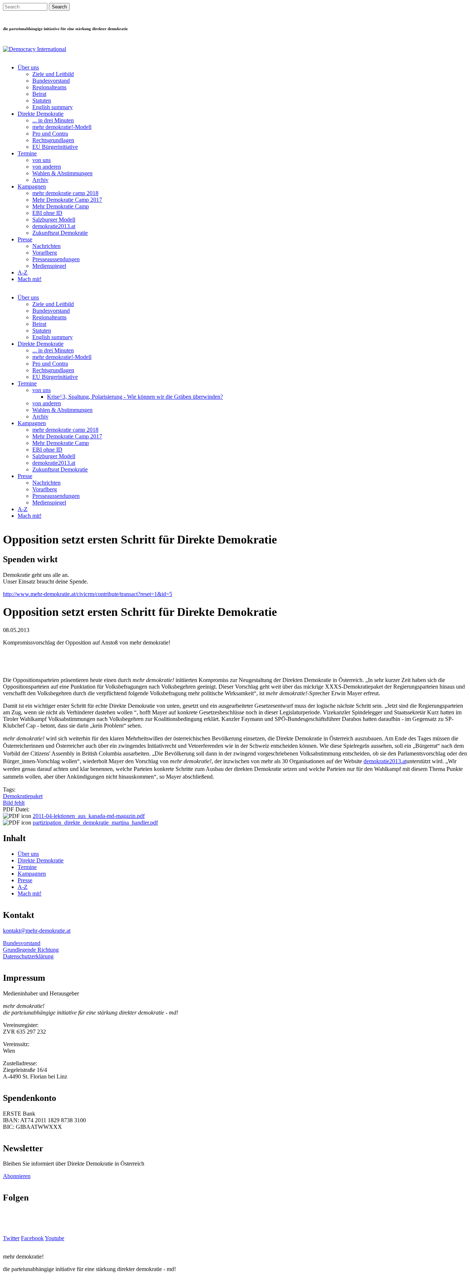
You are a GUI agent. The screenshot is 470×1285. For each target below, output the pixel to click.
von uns (41, 160)
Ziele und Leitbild (53, 74)
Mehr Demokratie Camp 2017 (67, 200)
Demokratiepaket (23, 796)
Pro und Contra (50, 133)
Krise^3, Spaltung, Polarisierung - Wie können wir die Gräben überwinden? (135, 397)
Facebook (32, 1238)
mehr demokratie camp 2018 (65, 193)
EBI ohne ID (47, 213)
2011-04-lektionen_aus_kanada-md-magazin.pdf (89, 816)
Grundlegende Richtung (31, 950)
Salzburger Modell (53, 219)
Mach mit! (29, 279)
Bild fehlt (14, 803)
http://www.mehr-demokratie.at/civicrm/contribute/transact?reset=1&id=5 (87, 594)
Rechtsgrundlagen (53, 140)
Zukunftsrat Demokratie (60, 233)
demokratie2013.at (53, 226)
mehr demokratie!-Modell (61, 127)
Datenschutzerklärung (28, 956)
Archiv (40, 180)
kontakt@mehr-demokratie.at (36, 930)
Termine (27, 153)
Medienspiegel (49, 266)
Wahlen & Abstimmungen (62, 173)
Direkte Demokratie (41, 114)
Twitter (11, 1238)
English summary (52, 107)
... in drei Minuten (53, 120)
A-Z (23, 272)
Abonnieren (16, 1176)
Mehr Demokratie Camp (60, 206)
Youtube (54, 1238)
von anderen (46, 167)
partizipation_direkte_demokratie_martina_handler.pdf (95, 822)
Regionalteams (49, 87)
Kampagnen (32, 186)
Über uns (28, 67)
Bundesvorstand (51, 81)
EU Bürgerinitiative (55, 147)
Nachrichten (46, 246)
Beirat (39, 94)
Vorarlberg (44, 253)
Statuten (41, 100)
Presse (25, 239)
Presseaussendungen (56, 259)
